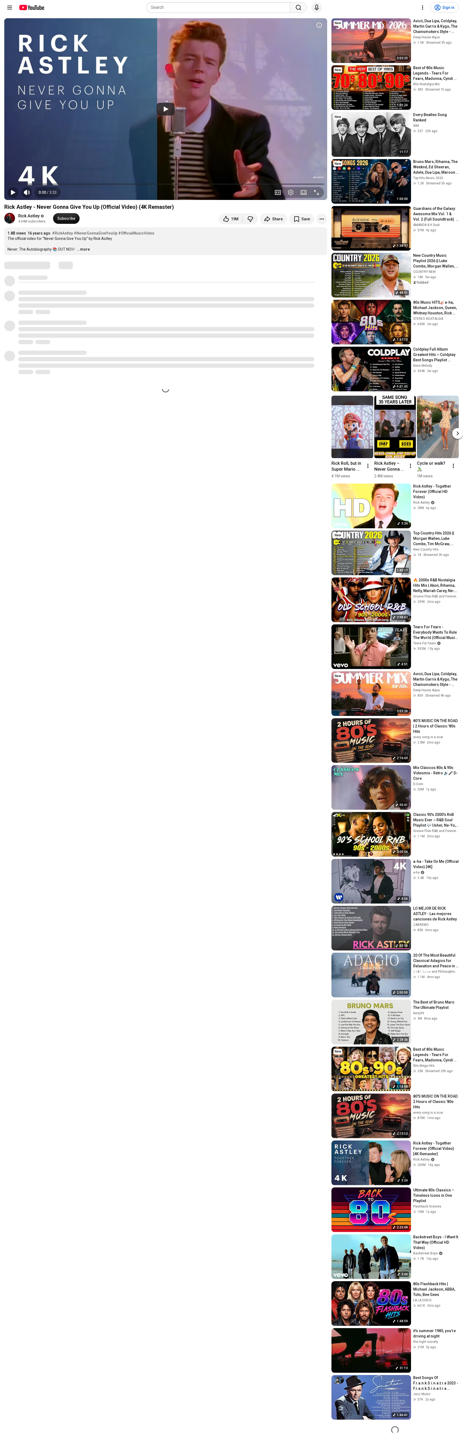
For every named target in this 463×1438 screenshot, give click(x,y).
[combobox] (220, 7)
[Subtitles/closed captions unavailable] (277, 192)
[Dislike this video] (250, 219)
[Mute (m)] (26, 192)
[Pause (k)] (13, 192)
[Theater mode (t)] (303, 192)
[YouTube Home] (31, 7)
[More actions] (321, 219)
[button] (48, 192)
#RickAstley (62, 233)
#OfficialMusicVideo (136, 233)
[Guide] (9, 7)
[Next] (457, 433)
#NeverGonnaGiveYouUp (95, 233)
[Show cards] (319, 25)
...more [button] (83, 249)
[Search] (298, 7)
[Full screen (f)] (316, 192)
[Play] (165, 109)
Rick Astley (29, 215)
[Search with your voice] (316, 7)
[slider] (166, 184)
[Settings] (422, 7)
